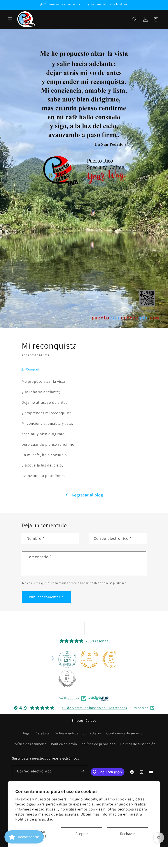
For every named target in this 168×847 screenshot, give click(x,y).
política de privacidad (99, 744)
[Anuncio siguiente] (159, 5)
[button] (10, 19)
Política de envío (64, 744)
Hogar (26, 733)
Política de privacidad (34, 819)
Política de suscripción (137, 744)
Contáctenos (92, 733)
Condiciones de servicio (124, 733)
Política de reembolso (29, 744)
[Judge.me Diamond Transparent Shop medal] (71, 659)
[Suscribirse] (82, 771)
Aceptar (81, 833)
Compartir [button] (34, 369)
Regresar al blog (87, 495)
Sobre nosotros (66, 733)
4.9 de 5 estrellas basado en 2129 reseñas (94, 708)
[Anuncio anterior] (9, 5)
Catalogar (43, 733)
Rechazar (127, 833)
